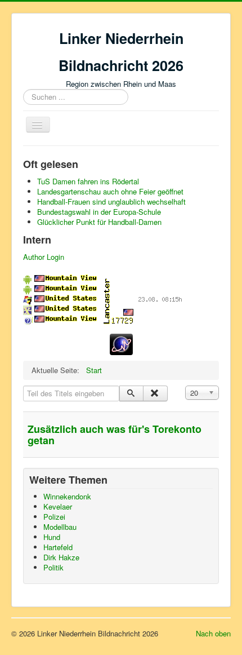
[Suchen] (131, 393)
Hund (51, 537)
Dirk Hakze (61, 557)
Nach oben (213, 633)
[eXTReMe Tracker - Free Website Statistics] (121, 343)
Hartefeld (58, 547)
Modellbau (60, 526)
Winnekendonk (67, 496)
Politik (53, 567)
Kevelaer (57, 506)
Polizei (54, 516)
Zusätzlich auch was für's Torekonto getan (114, 435)
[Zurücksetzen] (155, 393)
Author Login (43, 257)
